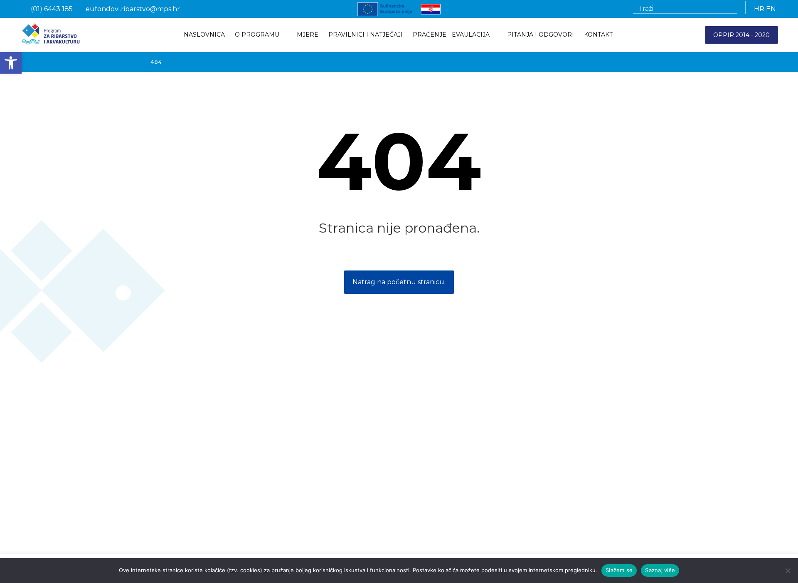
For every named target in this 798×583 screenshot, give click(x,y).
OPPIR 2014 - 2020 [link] (741, 35)
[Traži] (727, 9)
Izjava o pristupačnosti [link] (169, 525)
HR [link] (759, 9)
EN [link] (771, 9)
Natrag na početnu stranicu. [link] (399, 282)
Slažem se (619, 570)
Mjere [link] (145, 481)
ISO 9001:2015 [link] (157, 537)
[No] (787, 570)
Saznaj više (660, 570)
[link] (11, 63)
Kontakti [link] (149, 492)
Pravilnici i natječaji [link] (163, 469)
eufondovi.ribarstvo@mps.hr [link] (476, 504)
